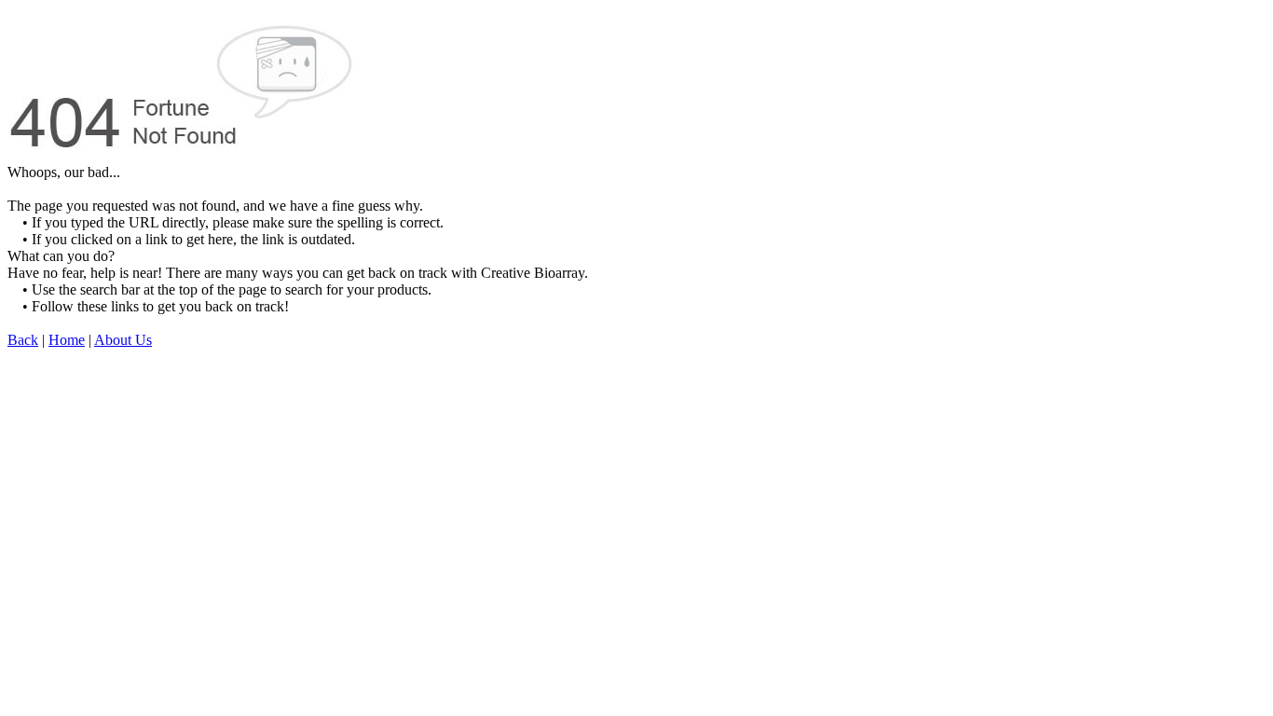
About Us (123, 340)
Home (66, 340)
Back (22, 340)
